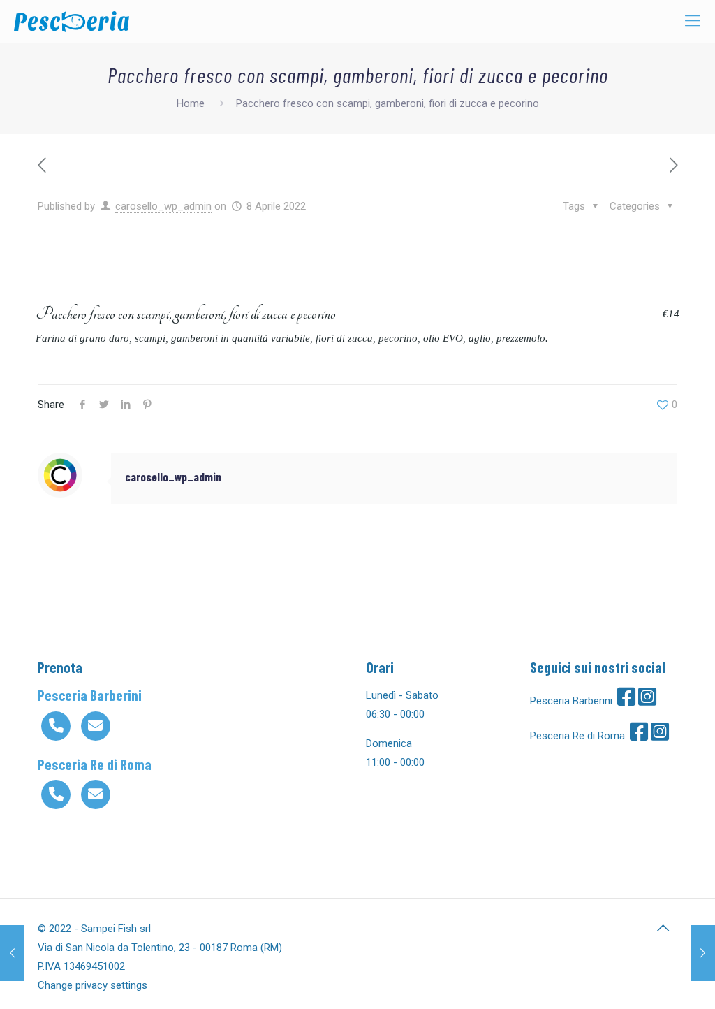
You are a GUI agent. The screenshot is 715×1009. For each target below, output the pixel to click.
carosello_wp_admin (163, 206)
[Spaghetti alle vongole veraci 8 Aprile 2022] (703, 953)
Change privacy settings (92, 985)
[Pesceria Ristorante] (71, 21)
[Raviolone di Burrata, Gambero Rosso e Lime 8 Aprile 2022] (12, 953)
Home (191, 103)
